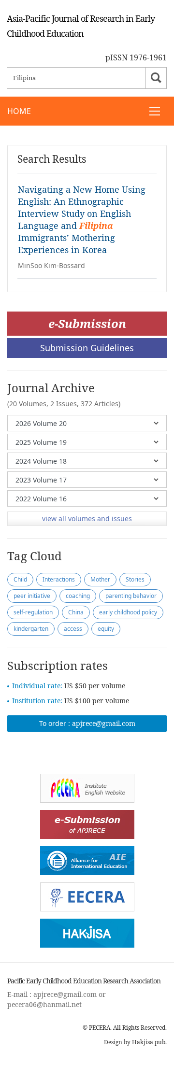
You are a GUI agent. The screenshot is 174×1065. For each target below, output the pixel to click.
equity (106, 629)
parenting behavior (131, 596)
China (76, 612)
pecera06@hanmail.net (44, 1004)
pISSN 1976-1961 (136, 57)
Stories (135, 579)
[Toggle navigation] (155, 111)
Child (20, 579)
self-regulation (33, 612)
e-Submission (87, 323)
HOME (19, 111)
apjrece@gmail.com (103, 723)
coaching (78, 596)
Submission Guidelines (87, 348)
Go (156, 78)
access (73, 629)
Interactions (59, 579)
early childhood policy (128, 612)
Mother (100, 579)
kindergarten (31, 629)
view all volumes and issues (87, 518)
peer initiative (32, 596)
